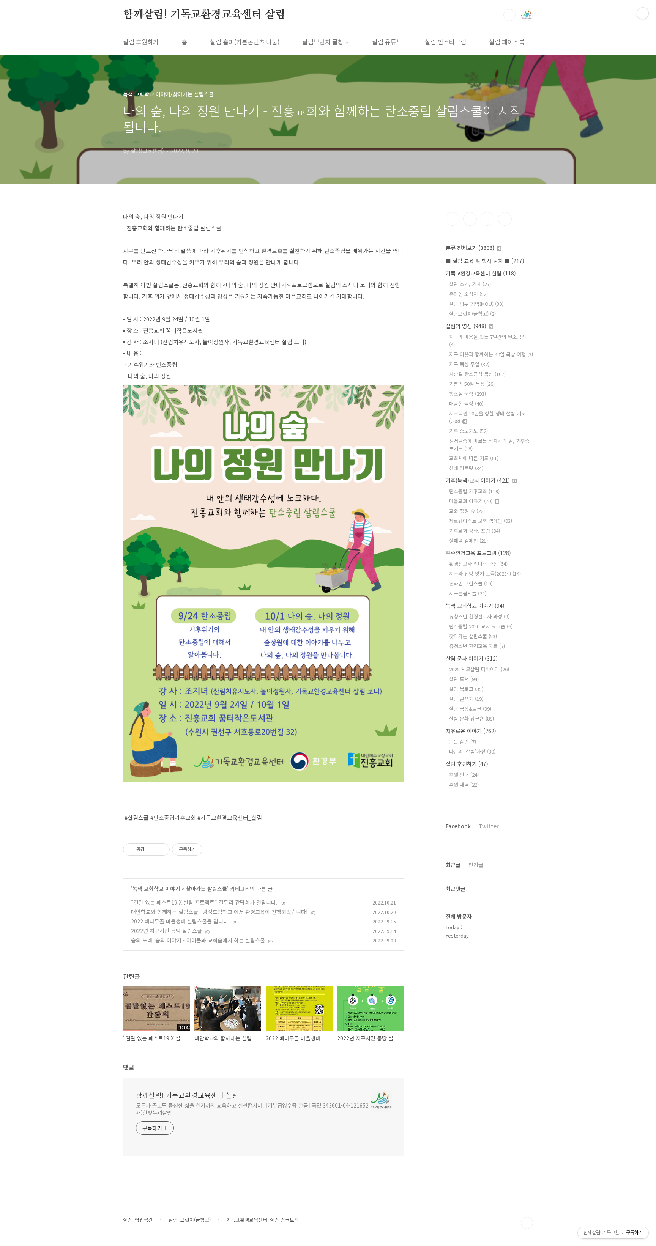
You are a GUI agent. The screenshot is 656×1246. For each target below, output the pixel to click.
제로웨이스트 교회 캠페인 (480, 520)
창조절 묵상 (467, 393)
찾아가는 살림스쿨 (206, 888)
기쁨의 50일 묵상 (472, 383)
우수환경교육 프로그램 (478, 553)
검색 (509, 15)
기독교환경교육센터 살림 (481, 273)
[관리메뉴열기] (642, 13)
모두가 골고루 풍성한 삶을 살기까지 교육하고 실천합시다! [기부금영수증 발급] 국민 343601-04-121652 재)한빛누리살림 (252, 1108)
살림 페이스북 (507, 41)
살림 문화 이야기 (472, 658)
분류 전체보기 (470, 248)
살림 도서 (464, 679)
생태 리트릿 (466, 468)
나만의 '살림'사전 (472, 751)
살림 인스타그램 (445, 41)
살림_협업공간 (138, 1220)
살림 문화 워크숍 (471, 718)
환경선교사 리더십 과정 (478, 563)
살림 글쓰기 (466, 698)
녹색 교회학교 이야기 (156, 888)
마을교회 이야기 (470, 501)
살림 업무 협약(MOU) (476, 303)
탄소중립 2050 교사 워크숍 (480, 626)
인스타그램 (470, 219)
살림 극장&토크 (470, 708)
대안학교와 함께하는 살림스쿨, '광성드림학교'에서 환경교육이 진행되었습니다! (219, 912)
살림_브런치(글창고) (190, 1220)
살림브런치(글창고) (472, 313)
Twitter (489, 826)
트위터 (487, 219)
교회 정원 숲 (467, 510)
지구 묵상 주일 (469, 364)
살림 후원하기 (141, 41)
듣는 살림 (462, 741)
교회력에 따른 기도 (473, 458)
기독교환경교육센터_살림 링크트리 (262, 1220)
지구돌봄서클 (467, 593)
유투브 (505, 219)
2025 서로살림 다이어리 (479, 669)
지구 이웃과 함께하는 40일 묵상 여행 (491, 354)
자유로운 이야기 (471, 731)
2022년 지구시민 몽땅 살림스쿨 (166, 930)
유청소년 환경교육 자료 (477, 646)
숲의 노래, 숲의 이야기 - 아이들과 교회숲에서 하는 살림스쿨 (198, 940)
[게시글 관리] (161, 849)
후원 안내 (464, 774)
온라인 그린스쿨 (470, 583)
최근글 (453, 864)
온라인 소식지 (468, 293)
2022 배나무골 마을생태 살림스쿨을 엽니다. (180, 921)
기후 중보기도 (468, 430)
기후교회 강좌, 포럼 (474, 530)
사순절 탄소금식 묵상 (477, 374)
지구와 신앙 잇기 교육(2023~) (485, 573)
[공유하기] (151, 849)
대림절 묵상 (466, 403)
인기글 (475, 864)
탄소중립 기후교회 (474, 491)
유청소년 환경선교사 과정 (479, 616)
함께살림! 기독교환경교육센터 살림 (204, 14)
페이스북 (452, 219)
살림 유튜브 (387, 41)
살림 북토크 (466, 688)
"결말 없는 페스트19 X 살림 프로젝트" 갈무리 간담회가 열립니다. (204, 902)
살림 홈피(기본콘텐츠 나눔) (244, 41)
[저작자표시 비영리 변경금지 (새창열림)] (212, 849)
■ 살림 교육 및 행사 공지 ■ (485, 260)
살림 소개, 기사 (470, 284)
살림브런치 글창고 (325, 41)
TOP (527, 1223)
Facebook (458, 826)
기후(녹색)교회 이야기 (478, 480)
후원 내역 (464, 784)
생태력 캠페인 (468, 540)
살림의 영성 (466, 326)
